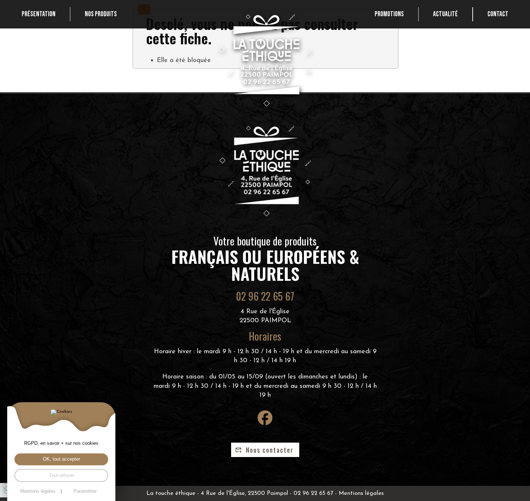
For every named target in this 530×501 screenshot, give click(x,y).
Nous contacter (269, 450)
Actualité (445, 14)
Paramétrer (85, 491)
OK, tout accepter (61, 459)
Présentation (39, 14)
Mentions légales (361, 493)
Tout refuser (61, 475)
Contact (497, 14)
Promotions (389, 14)
